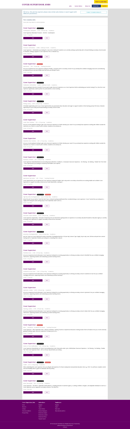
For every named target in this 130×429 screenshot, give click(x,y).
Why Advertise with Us (60, 411)
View (33, 38)
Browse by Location (43, 415)
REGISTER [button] (96, 6)
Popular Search (42, 418)
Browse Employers (43, 411)
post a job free (101, 2)
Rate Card (57, 409)
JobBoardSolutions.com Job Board (65, 425)
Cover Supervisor (29, 28)
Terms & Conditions (26, 411)
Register (40, 405)
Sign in (40, 406)
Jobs (70, 6)
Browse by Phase (43, 416)
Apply (47, 38)
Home (23, 405)
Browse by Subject (43, 412)
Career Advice (78, 6)
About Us (87, 6)
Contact (24, 409)
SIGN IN (104, 6)
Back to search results (94, 12)
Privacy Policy (25, 412)
